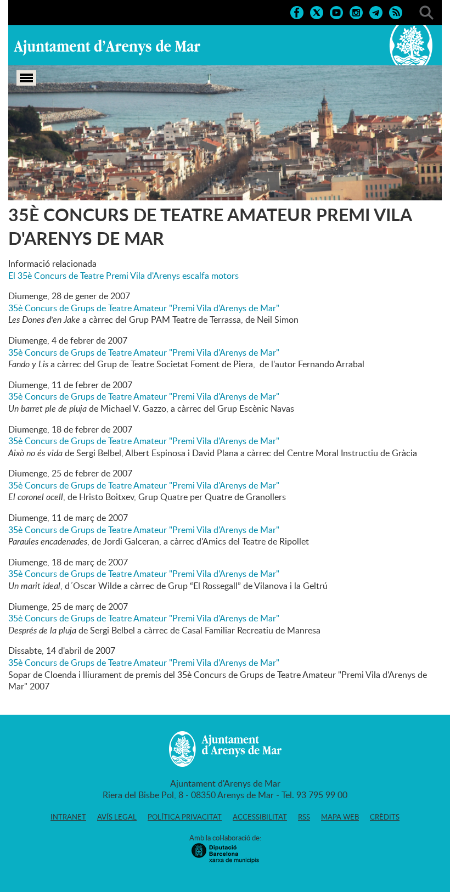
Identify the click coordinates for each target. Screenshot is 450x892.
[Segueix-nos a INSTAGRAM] (356, 11)
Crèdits (385, 817)
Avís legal (117, 817)
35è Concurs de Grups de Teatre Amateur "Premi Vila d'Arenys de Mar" (143, 308)
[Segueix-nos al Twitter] (317, 11)
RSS (304, 817)
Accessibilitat (260, 817)
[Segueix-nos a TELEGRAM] (376, 11)
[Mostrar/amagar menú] (26, 78)
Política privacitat (185, 817)
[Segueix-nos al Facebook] (297, 11)
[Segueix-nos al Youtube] (336, 11)
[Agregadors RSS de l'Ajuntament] (396, 11)
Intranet (68, 817)
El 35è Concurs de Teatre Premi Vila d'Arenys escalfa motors (123, 276)
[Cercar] (426, 11)
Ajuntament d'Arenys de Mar (107, 47)
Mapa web (340, 817)
